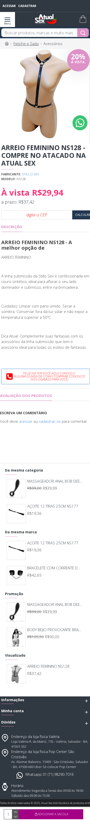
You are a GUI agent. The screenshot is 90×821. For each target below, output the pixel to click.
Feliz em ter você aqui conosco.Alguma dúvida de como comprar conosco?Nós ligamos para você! (49, 376)
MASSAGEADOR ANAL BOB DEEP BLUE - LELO (55, 481)
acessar (25, 421)
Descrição (11, 226)
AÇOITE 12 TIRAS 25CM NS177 (52, 506)
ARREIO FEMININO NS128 (48, 666)
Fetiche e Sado (26, 43)
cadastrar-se (50, 421)
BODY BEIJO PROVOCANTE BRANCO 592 (55, 630)
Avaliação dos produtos (26, 395)
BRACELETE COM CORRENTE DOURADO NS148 (55, 568)
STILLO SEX (30, 174)
